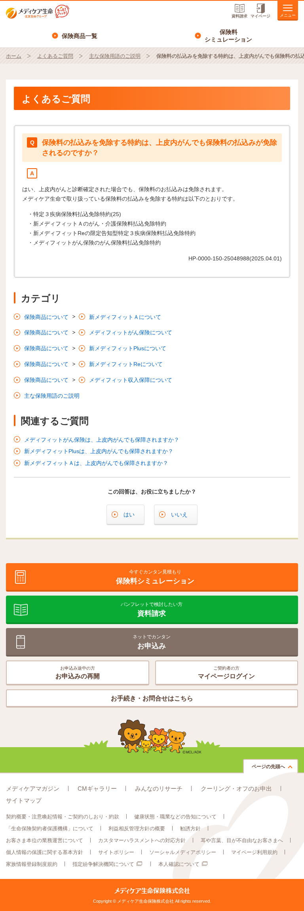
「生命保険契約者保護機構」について (49, 828)
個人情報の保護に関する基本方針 (44, 852)
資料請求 (239, 16)
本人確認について (179, 864)
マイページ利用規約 (254, 852)
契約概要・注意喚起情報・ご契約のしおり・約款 (62, 817)
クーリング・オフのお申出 (236, 788)
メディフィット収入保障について (130, 380)
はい (129, 514)
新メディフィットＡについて (125, 317)
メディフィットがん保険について (130, 332)
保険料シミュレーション (228, 35)
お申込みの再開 (77, 672)
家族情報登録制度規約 (31, 864)
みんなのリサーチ (158, 788)
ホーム (13, 56)
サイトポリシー (116, 852)
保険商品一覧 (79, 35)
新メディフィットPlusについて (127, 348)
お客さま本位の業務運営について (44, 840)
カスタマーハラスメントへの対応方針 (142, 840)
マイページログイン (226, 672)
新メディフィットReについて (126, 364)
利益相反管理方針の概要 (136, 828)
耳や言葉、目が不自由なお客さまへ (242, 840)
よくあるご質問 (55, 56)
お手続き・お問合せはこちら (152, 698)
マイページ (260, 16)
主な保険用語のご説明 (115, 56)
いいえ (179, 514)
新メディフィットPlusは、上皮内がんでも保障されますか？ (98, 451)
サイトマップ (24, 800)
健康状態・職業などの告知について (175, 817)
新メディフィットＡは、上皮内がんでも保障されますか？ (96, 463)
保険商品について (46, 317)
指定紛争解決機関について (103, 864)
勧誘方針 (190, 828)
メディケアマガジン (32, 788)
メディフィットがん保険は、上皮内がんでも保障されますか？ (101, 440)
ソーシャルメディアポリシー (182, 852)
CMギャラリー (97, 788)
